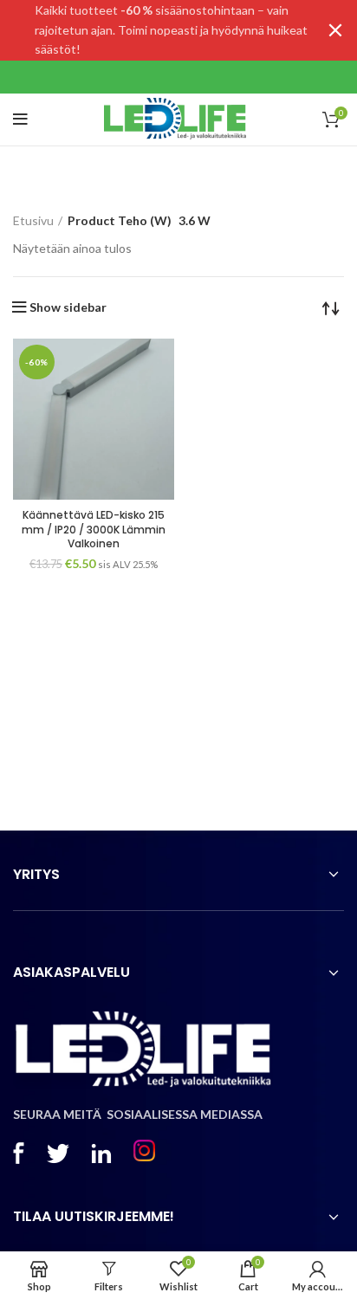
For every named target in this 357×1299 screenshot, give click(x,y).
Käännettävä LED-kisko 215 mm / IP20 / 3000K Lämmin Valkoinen (94, 529)
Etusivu (33, 220)
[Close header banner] (335, 30)
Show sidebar (68, 307)
